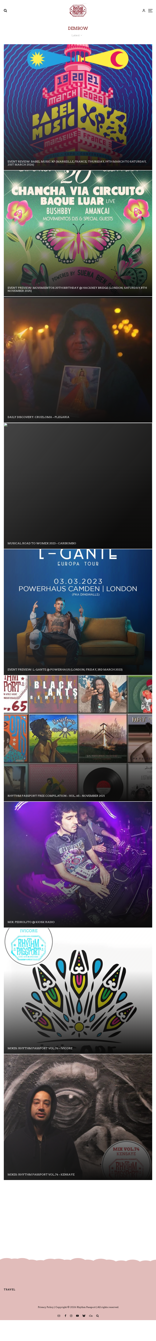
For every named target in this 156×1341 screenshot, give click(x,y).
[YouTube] (77, 1316)
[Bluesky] (84, 1316)
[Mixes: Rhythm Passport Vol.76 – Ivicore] (78, 991)
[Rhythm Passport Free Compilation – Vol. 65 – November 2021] (78, 738)
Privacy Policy (46, 1307)
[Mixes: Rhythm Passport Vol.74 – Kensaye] (78, 1117)
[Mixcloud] (90, 1316)
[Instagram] (71, 1316)
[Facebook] (65, 1316)
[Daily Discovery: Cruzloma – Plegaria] (78, 360)
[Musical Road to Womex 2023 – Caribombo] (78, 486)
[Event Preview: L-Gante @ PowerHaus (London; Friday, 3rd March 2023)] (78, 612)
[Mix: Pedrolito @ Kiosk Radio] (78, 865)
